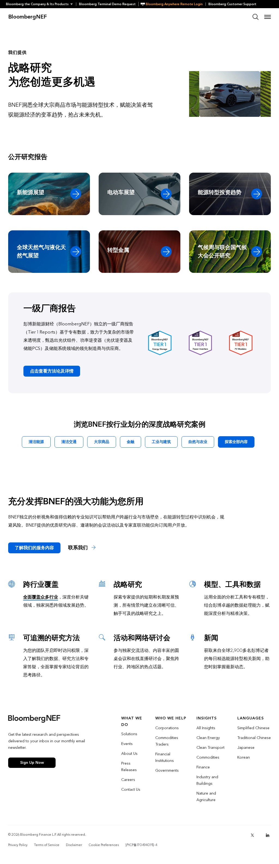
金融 (130, 441)
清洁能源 (36, 441)
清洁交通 (69, 441)
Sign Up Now (32, 762)
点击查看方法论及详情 (52, 371)
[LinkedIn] (267, 835)
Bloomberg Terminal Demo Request (107, 4)
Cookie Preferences (104, 845)
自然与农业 (197, 441)
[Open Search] (255, 17)
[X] (252, 835)
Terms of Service (46, 845)
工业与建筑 (161, 441)
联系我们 (78, 548)
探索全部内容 (236, 441)
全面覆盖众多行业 (40, 597)
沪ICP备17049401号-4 (141, 845)
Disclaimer (74, 845)
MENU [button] (267, 17)
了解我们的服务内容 (34, 548)
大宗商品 (101, 441)
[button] (41, 4)
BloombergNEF (27, 16)
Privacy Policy (18, 845)
